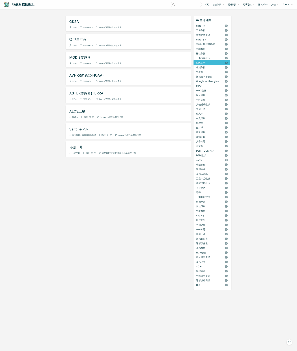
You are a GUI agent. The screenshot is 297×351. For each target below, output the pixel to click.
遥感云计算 (211, 173)
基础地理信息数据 (211, 44)
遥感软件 (211, 169)
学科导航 (211, 99)
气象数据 (211, 210)
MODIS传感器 (80, 57)
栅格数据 (211, 53)
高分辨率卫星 (211, 257)
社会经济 (211, 187)
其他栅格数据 (211, 104)
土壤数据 (211, 48)
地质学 (211, 122)
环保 (211, 192)
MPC (211, 85)
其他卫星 (118, 27)
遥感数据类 (211, 238)
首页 (206, 4)
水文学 (211, 146)
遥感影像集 (211, 243)
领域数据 (211, 67)
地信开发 (211, 220)
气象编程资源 (211, 275)
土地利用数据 (211, 197)
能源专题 (211, 136)
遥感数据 (232, 4)
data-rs (101, 27)
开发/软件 (263, 4)
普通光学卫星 (211, 34)
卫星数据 (109, 27)
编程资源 (211, 271)
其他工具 (211, 234)
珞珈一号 (76, 147)
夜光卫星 (132, 153)
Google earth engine (211, 81)
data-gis (211, 39)
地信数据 (216, 4)
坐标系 (211, 127)
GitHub (288, 4)
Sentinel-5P (78, 129)
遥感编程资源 (211, 280)
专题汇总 (211, 109)
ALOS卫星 (77, 111)
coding (211, 215)
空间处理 (211, 224)
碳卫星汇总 (77, 39)
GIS (211, 285)
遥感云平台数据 (211, 76)
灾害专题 (211, 141)
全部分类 (205, 19)
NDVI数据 (211, 252)
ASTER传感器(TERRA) (87, 93)
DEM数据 (211, 155)
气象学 (211, 72)
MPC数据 (211, 90)
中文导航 (211, 118)
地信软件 (211, 164)
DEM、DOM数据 (211, 150)
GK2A (74, 21)
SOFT (211, 266)
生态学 (211, 113)
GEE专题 (211, 229)
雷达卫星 (211, 206)
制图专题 (211, 201)
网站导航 (247, 4)
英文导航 (211, 132)
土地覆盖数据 (211, 58)
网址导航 (211, 95)
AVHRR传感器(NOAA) (86, 75)
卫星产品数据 (211, 178)
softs (211, 160)
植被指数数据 (211, 183)
